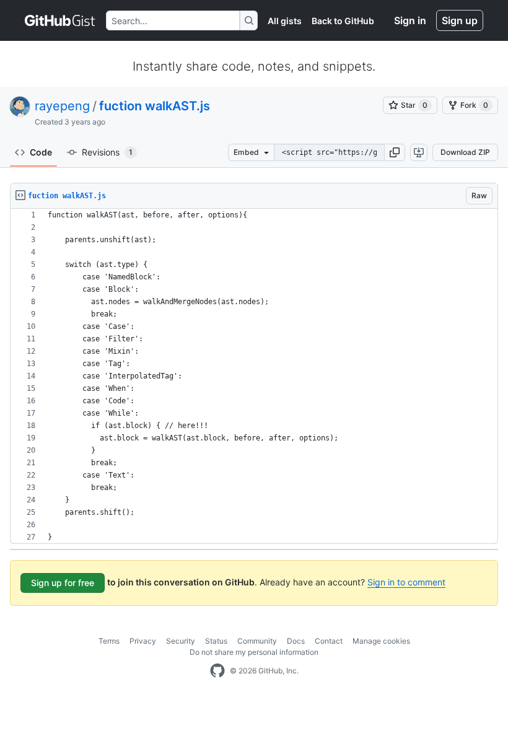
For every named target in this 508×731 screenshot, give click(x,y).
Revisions (107, 152)
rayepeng (62, 105)
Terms (109, 641)
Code (41, 152)
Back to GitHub (343, 20)
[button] (394, 152)
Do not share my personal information (254, 652)
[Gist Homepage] (60, 20)
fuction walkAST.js (154, 105)
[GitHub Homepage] (217, 671)
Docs (296, 641)
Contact (329, 641)
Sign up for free (62, 582)
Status (216, 641)
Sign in (410, 20)
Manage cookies (381, 641)
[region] (254, 376)
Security (180, 641)
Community (257, 641)
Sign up (460, 20)
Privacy (142, 641)
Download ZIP (465, 152)
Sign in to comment (406, 582)
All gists (285, 20)
